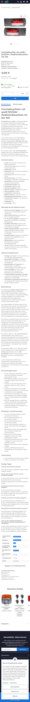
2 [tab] (12, 44)
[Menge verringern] (3, 93)
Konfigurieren (15, 691)
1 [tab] (11, 44)
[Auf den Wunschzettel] (25, 16)
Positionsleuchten (12, 66)
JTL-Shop (18, 700)
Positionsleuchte (17, 536)
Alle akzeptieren (15, 686)
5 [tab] (17, 44)
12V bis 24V (16, 550)
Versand (14, 78)
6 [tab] (19, 44)
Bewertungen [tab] (17, 104)
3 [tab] (14, 44)
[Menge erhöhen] (27, 93)
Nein (15, 546)
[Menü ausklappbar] (2, 1)
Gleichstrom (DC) (17, 540)
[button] (18, 1)
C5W (14, 543)
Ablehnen (15, 696)
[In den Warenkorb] (2, 12)
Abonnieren (23, 649)
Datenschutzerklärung (8, 642)
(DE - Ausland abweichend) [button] (8, 86)
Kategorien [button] (5, 624)
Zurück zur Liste (6, 7)
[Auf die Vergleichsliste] (21, 16)
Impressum (5, 682)
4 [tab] (15, 44)
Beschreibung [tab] (6, 104)
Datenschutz (13, 682)
